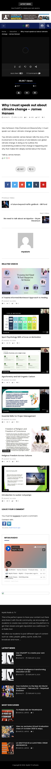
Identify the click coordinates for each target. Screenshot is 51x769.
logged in (17, 516)
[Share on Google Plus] (22, 185)
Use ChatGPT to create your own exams (25, 8)
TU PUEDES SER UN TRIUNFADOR (29, 710)
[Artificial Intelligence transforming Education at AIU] (8, 675)
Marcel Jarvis (23, 713)
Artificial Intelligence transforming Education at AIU (31, 670)
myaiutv (7, 117)
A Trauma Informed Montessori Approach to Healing (25, 297)
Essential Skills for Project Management (19, 416)
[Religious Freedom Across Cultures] (25, 439)
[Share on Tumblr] (36, 185)
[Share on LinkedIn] (29, 185)
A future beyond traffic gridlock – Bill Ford (29, 204)
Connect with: (7, 520)
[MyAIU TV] (25, 25)
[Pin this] (43, 185)
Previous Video (8, 198)
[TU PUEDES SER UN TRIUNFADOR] (8, 715)
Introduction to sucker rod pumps (16, 495)
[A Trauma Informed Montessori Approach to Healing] (25, 281)
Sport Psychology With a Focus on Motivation (21, 337)
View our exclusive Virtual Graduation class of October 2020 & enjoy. (32, 727)
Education (13, 32)
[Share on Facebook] (8, 185)
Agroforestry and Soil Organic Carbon (18, 376)
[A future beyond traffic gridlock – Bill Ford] (5, 204)
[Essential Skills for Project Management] (25, 400)
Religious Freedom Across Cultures (17, 455)
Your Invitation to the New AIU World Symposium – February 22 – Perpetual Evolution (32, 688)
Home (4, 32)
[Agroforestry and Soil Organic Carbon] (25, 360)
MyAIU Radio (14, 581)
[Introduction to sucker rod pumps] (25, 479)
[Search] (48, 26)
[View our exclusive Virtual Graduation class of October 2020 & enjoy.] (8, 732)
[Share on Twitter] (15, 185)
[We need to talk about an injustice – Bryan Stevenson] (45, 219)
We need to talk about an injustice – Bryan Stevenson (22, 219)
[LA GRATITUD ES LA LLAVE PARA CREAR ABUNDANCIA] (8, 748)
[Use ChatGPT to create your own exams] (8, 658)
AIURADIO (7, 581)
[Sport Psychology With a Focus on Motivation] (25, 321)
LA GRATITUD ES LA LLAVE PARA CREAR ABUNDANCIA (32, 744)
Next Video (44, 213)
